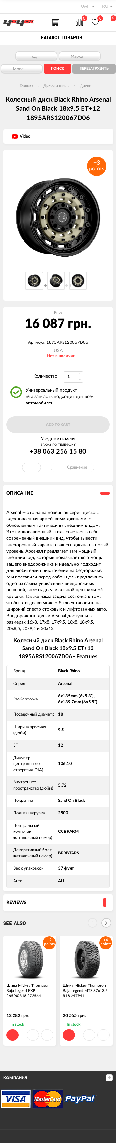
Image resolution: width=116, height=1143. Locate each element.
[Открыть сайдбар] (7, 6)
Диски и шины (57, 86)
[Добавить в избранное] (33, 1035)
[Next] (106, 923)
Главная (26, 86)
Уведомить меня (58, 439)
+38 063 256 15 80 (58, 451)
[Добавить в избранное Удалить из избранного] (31, 467)
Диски (85, 86)
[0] (79, 23)
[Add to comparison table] (47, 1035)
